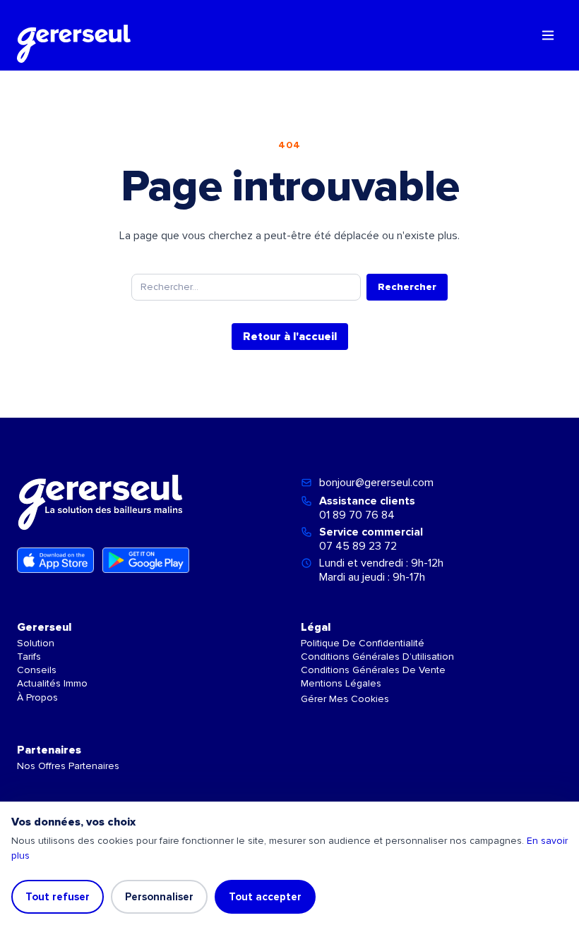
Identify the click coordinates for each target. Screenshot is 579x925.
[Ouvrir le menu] (548, 35)
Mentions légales (341, 683)
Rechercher (407, 287)
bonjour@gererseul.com (376, 483)
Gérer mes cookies (345, 699)
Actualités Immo (52, 683)
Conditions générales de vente (373, 670)
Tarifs (29, 657)
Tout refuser (57, 896)
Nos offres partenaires (68, 766)
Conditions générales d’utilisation (377, 657)
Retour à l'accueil (290, 337)
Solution (35, 643)
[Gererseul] (74, 35)
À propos (37, 697)
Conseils (36, 670)
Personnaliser (159, 896)
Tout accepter (265, 896)
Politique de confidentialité (362, 643)
